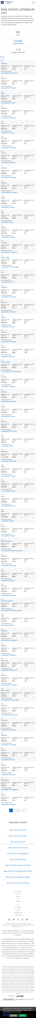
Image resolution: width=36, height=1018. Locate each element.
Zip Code (18, 901)
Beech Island (5, 690)
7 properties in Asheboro (8, 297)
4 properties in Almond (8, 162)
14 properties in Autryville (9, 431)
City (18, 899)
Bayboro (3, 646)
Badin (3, 511)
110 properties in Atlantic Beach (11, 371)
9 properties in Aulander (8, 401)
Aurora (3, 407)
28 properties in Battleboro (9, 640)
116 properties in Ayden (8, 476)
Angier (3, 198)
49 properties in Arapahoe (9, 252)
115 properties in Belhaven (9, 715)
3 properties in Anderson (8, 177)
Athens (3, 317)
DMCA (18, 910)
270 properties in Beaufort (9, 685)
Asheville (4, 302)
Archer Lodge (5, 257)
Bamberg (4, 556)
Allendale (4, 138)
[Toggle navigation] (33, 2)
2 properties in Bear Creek (9, 670)
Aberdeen (4, 63)
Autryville (4, 422)
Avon (2, 437)
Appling (3, 228)
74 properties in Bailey (8, 536)
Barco (3, 571)
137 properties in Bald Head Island (12, 551)
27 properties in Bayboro (8, 655)
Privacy (18, 905)
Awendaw (4, 452)
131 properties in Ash (7, 282)
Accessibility (18, 907)
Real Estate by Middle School (18, 877)
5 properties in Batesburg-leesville (11, 610)
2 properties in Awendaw (8, 461)
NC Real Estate (18, 891)
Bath (2, 616)
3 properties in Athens (8, 327)
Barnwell (4, 586)
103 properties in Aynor (8, 506)
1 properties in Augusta (8, 386)
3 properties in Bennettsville (9, 789)
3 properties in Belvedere (9, 730)
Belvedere (4, 720)
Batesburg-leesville (7, 601)
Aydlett (3, 481)
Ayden (3, 466)
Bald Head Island (6, 541)
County (18, 896)
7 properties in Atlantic (8, 357)
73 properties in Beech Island (10, 700)
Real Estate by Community (18, 854)
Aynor (3, 496)
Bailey (3, 526)
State (18, 894)
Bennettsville (5, 780)
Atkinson (3, 332)
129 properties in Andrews (9, 192)
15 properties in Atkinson (8, 342)
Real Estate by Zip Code (18, 848)
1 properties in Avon (7, 446)
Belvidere (4, 735)
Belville (3, 750)
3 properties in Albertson (8, 118)
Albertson (4, 108)
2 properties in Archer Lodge (10, 267)
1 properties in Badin (7, 521)
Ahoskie (3, 78)
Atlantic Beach (5, 362)
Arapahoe (4, 243)
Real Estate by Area (18, 859)
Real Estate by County (18, 836)
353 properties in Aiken (8, 103)
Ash (2, 272)
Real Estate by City (18, 842)
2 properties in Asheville (8, 312)
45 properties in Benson (8, 804)
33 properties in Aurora (8, 416)
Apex (2, 213)
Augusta (3, 377)
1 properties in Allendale (8, 148)
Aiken (3, 93)
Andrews (4, 183)
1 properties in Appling (8, 237)
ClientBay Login (18, 912)
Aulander (4, 392)
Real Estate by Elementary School (18, 871)
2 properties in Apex (7, 222)
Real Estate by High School (18, 883)
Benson (3, 795)
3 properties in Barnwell (8, 595)
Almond (3, 153)
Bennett (3, 765)
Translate (30, 999)
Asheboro (4, 287)
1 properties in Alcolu (7, 133)
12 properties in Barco (8, 580)
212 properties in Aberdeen (9, 73)
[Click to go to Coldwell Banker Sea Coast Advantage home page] (7, 2)
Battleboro (4, 631)
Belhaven (4, 705)
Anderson (4, 168)
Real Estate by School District (18, 865)
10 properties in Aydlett (8, 491)
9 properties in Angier (7, 207)
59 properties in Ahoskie (8, 88)
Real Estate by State (18, 830)
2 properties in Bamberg (8, 566)
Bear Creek (4, 661)
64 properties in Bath (7, 625)
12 (21, 810)
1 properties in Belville (8, 760)
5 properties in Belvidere (8, 745)
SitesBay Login (18, 915)
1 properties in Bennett (8, 774)
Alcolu (3, 123)
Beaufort (3, 675)
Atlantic (3, 347)
